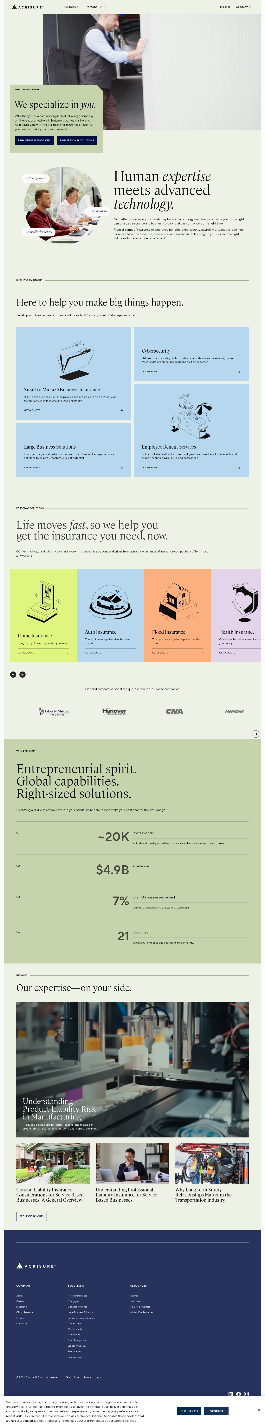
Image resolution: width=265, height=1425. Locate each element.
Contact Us (22, 1323)
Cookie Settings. (125, 1420)
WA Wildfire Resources (141, 1312)
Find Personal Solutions (77, 140)
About (19, 1295)
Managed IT (74, 1334)
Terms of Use (72, 1377)
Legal (98, 1377)
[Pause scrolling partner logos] (256, 734)
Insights (225, 6)
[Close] (259, 1410)
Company (242, 6)
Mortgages (73, 1301)
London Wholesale (77, 1346)
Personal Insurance (77, 1295)
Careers (20, 1301)
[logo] (27, 7)
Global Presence (24, 1312)
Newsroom (135, 1301)
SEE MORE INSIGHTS (31, 1216)
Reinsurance (74, 1351)
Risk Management (77, 1340)
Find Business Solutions (34, 140)
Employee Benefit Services (81, 1318)
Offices (19, 1318)
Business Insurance (77, 1306)
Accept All (216, 1411)
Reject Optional (188, 1410)
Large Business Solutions (80, 1312)
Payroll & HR (74, 1323)
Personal (92, 7)
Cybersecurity (75, 1329)
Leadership (21, 1306)
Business (69, 7)
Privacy (87, 1377)
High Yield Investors (140, 1306)
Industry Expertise (77, 1357)
